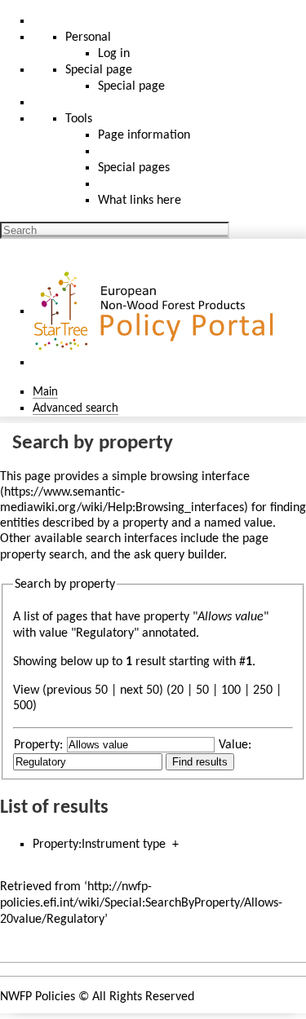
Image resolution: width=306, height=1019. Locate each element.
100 (231, 690)
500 (23, 705)
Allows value (230, 617)
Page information (144, 135)
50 (202, 690)
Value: (235, 745)
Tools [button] (78, 119)
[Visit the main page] (156, 311)
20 (177, 690)
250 (263, 690)
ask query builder (179, 555)
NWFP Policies (37, 997)
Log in (114, 53)
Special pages (134, 167)
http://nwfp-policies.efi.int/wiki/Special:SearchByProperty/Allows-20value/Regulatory (141, 903)
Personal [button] (88, 37)
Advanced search (75, 408)
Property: (38, 745)
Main (45, 392)
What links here (139, 200)
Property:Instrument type (99, 844)
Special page (131, 86)
